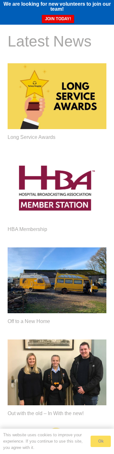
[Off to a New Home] (57, 280)
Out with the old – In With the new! (46, 413)
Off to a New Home (29, 321)
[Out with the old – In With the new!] (57, 372)
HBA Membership (27, 229)
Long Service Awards (31, 137)
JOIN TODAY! (58, 18)
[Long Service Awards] (57, 96)
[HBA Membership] (57, 188)
